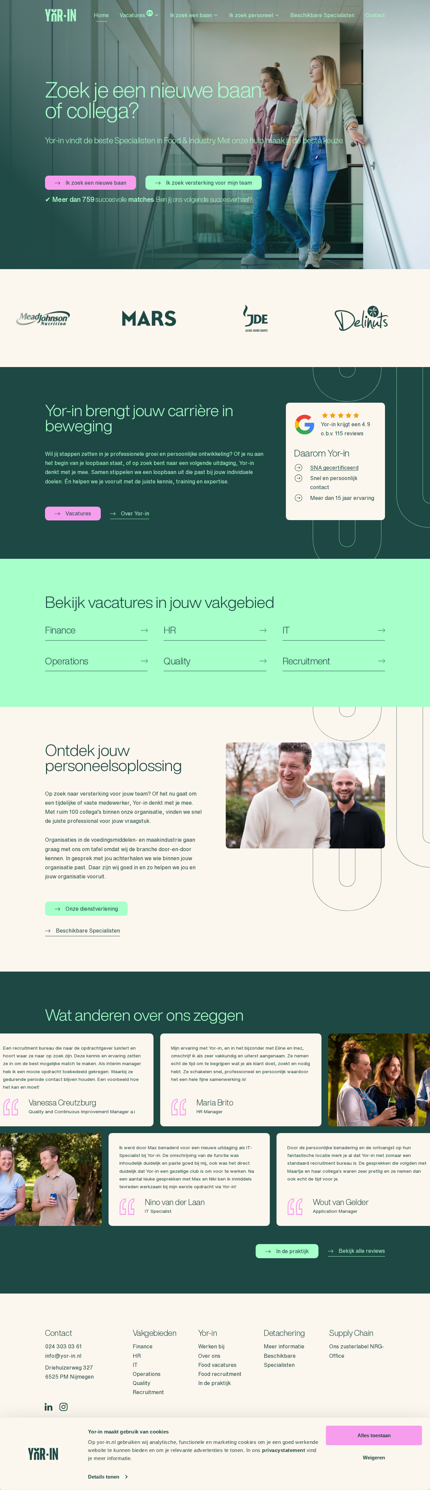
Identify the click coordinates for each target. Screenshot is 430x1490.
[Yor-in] (60, 15)
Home (101, 15)
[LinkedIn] (48, 1407)
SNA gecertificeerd (334, 467)
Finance (143, 1346)
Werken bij (211, 1346)
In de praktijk (292, 1251)
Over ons (209, 1355)
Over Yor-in (135, 513)
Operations (147, 1374)
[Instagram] (63, 1407)
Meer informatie (284, 1346)
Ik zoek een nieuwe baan (96, 182)
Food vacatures (217, 1365)
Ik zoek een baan (191, 15)
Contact (375, 15)
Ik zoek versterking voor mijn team (209, 182)
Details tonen (103, 1477)
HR (137, 1355)
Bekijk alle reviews (362, 1250)
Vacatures (136, 14)
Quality (141, 1383)
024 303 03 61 (63, 1346)
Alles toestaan (374, 1435)
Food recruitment (220, 1374)
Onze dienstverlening (92, 908)
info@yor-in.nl (63, 1355)
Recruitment (148, 1392)
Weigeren (374, 1457)
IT (135, 1365)
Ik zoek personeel (251, 15)
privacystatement (283, 1450)
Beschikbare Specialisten (322, 15)
